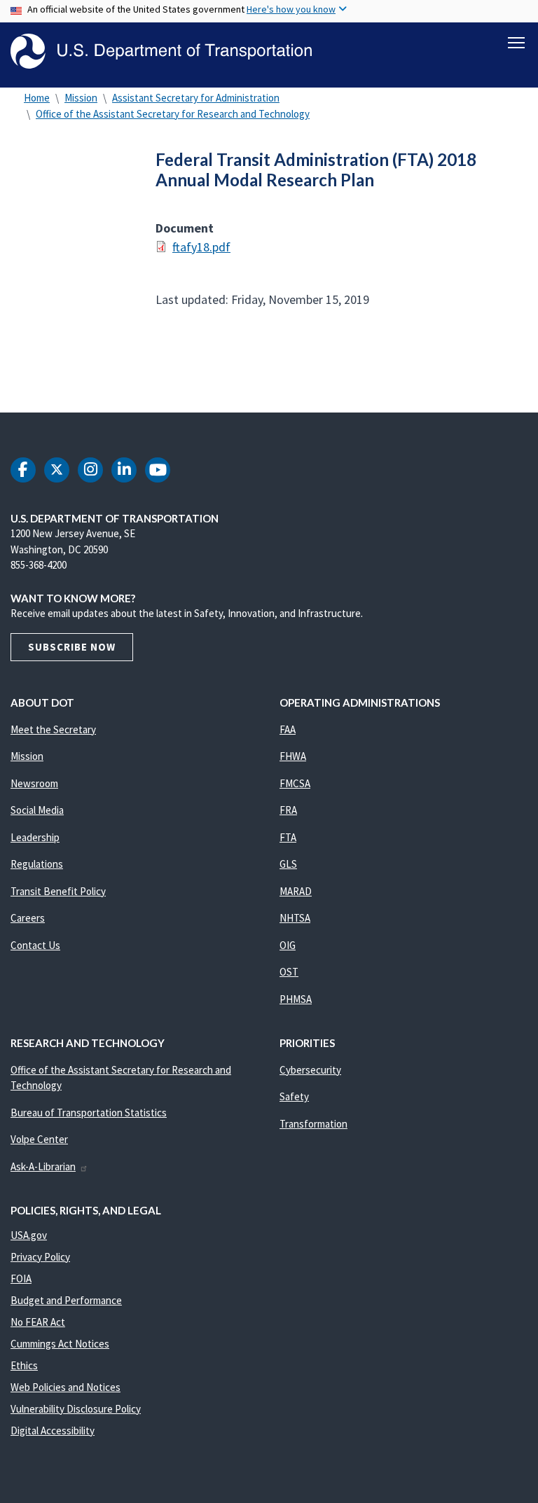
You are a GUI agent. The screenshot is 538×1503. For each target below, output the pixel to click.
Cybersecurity (310, 1069)
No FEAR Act (38, 1322)
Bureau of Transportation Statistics (89, 1112)
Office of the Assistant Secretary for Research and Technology (173, 113)
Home (37, 97)
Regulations (37, 864)
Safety (294, 1096)
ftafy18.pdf (201, 247)
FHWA (293, 756)
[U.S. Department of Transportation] (161, 51)
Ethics (24, 1365)
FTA (288, 837)
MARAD (296, 891)
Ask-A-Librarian (43, 1166)
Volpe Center (39, 1139)
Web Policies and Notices (65, 1387)
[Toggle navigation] (516, 43)
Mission (80, 97)
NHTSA (295, 917)
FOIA (21, 1278)
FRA (288, 810)
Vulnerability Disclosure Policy (76, 1408)
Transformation (313, 1123)
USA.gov (29, 1235)
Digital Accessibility (53, 1430)
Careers (28, 917)
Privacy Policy (40, 1256)
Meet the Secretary (53, 729)
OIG (288, 945)
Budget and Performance (66, 1300)
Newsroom (34, 783)
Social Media (37, 810)
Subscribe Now (72, 646)
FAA (288, 729)
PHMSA (296, 999)
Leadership (35, 837)
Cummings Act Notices (60, 1343)
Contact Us (35, 945)
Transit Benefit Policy (58, 891)
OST (289, 971)
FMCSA (295, 783)
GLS (288, 864)
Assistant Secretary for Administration (196, 97)
